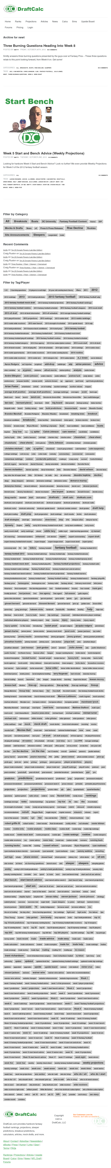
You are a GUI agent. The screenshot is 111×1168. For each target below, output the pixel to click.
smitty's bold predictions (52, 869)
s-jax (72, 851)
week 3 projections (11, 998)
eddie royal (63, 531)
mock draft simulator (70, 724)
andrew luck (74, 375)
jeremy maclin (25, 636)
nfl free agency (76, 735)
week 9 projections (91, 1013)
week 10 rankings (79, 1023)
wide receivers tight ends (14, 1089)
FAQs (13, 1148)
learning (67, 679)
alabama (38, 370)
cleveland (50, 448)
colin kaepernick (96, 448)
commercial (77, 454)
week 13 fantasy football (82, 1037)
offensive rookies (34, 745)
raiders (44, 796)
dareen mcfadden (68, 464)
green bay (8, 609)
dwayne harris (91, 519)
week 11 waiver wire (12, 1033)
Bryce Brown (32, 425)
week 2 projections (84, 988)
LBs (38, 679)
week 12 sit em (97, 1033)
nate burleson (50, 730)
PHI (50, 757)
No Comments (52, 50)
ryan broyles (66, 845)
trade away (63, 938)
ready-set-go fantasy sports (43, 807)
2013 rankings (46, 318)
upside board (51, 966)
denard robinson (30, 486)
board (20, 408)
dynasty (9, 525)
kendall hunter (29, 658)
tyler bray (90, 956)
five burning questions (38, 588)
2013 (22, 297)
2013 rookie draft (61, 318)
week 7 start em (65, 1009)
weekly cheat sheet (44, 1063)
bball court (8, 397)
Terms (6, 1148)
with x (27, 1094)
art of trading (46, 386)
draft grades (84, 508)
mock (27, 724)
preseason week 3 (52, 784)
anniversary (9, 381)
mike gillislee (51, 718)
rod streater (83, 823)
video (98, 967)
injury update (11, 625)
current (84, 459)
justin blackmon (98, 647)
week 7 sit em (27, 1009)
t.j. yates (71, 902)
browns (8, 425)
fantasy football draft (12, 559)
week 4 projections (40, 998)
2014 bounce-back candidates (35, 328)
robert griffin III (13, 185)
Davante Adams (70, 469)
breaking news (77, 413)
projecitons (10, 789)
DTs (67, 519)
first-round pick (21, 588)
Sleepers (48, 68)
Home (8, 21)
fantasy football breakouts (78, 554)
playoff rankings (69, 767)
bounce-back (71, 408)
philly (57, 757)
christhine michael (73, 443)
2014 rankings (77, 347)
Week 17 (52, 1057)
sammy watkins (85, 851)
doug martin (10, 497)
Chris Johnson (29, 71)
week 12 (27, 1033)
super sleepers (58, 902)
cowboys (62, 459)
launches (30, 679)
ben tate (9, 402)
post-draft (22, 772)
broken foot (95, 420)
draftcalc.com (84, 497)
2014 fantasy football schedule (75, 338)
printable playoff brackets (95, 784)
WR (58, 1094)
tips (102, 912)
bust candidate (73, 426)
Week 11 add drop (21, 1028)
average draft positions (40, 391)
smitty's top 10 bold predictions (78, 869)
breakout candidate (11, 420)
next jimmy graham (21, 735)
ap (61, 381)
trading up (68, 950)
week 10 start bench (96, 1023)
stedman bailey (10, 896)
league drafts (56, 679)
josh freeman (27, 647)
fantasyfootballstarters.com (15, 578)
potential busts (77, 772)
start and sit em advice (90, 874)
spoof (42, 874)
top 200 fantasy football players (27, 932)
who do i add (53, 1074)
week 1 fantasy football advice (36, 983)
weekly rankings (10, 1068)
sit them (19, 863)
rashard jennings (36, 801)
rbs (83, 801)
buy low (17, 431)
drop (61, 519)
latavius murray (89, 674)
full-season (70, 593)
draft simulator (90, 514)
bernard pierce (24, 402)
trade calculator (11, 944)
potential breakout (62, 772)
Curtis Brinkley (96, 459)
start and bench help (70, 874)
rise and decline (51, 818)
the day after (25, 912)
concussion (90, 454)
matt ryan (96, 707)
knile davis (80, 663)
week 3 (62, 993)
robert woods (42, 823)
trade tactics (23, 950)
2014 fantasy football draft (42, 333)
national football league (67, 730)
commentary (64, 454)
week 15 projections (12, 1052)
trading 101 (56, 950)
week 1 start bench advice (53, 988)
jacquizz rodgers (84, 625)
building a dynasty (49, 425)
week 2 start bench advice (14, 993)
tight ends (82, 912)
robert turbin (28, 823)
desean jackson (90, 486)
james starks (39, 631)
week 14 (87, 1042)
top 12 (26, 927)
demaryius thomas (13, 486)
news (88, 730)
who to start (9, 1084)
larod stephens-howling (41, 674)
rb (70, 801)
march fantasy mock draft (45, 696)
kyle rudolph (22, 668)
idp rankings (53, 615)
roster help (48, 840)
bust (62, 425)
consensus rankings (14, 459)
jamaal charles (11, 631)
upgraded (17, 967)
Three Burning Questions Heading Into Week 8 (39, 45)
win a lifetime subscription (93, 1089)
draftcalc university (26, 508)
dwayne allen (77, 519)
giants (69, 598)
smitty (29, 185)
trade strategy (9, 950)
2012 (11, 71)
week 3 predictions (75, 993)
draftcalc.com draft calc (34, 502)
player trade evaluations (34, 767)
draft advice (41, 497)
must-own (38, 730)
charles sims (66, 437)
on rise (7, 751)
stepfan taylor (25, 896)
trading (45, 949)
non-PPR (78, 740)
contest (29, 459)
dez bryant (57, 491)
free (35, 593)
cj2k (37, 71)
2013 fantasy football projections (50, 302)
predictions (25, 778)
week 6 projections (37, 1003)
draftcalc (61, 179)
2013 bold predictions (36, 297)
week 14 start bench (12, 1047)
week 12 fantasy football (59, 1033)
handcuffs (60, 609)
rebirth (71, 807)
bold (41, 408)
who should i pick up (43, 1079)
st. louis (50, 874)
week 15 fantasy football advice (76, 1047)
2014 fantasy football (75, 328)
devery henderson (24, 491)
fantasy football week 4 (79, 578)
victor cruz (86, 966)
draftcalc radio (88, 502)
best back (39, 403)
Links (30, 1144)
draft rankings (56, 514)
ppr (88, 772)
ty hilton (79, 955)
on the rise (38, 751)
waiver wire (39, 972)
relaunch (78, 812)
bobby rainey (30, 408)
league (45, 679)
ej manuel (95, 531)
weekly (31, 1063)
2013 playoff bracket (12, 318)
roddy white (71, 823)
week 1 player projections (83, 983)
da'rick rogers (10, 464)
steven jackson (69, 896)
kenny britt (73, 657)
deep (7, 480)
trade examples (51, 944)
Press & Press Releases (51, 228)
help (14, 182)
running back (96, 840)
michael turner (90, 712)
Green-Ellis (97, 603)
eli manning (10, 536)
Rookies (91, 228)
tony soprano (60, 917)
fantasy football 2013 (14, 553)
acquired (38, 364)
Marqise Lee (25, 702)
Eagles (19, 525)
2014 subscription (67, 358)
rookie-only (18, 828)
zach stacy (82, 1094)
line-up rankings (79, 685)
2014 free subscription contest (59, 343)
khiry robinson (35, 663)
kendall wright (45, 658)
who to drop (72, 1079)
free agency (45, 593)
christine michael (13, 448)
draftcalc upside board (46, 508)
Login (30, 27)
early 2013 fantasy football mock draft (47, 525)
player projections (72, 762)
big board (57, 402)
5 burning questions (18, 290)
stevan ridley (55, 185)
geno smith (59, 598)
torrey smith (9, 939)
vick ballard (73, 967)
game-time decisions (12, 598)
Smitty (16, 50)
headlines (71, 609)
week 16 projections (83, 1052)
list (48, 691)
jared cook (70, 631)
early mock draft (11, 531)
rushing (37, 845)
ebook (38, 531)
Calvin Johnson (51, 431)
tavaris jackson (10, 907)
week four (21, 1063)
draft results (69, 514)
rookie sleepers (100, 834)
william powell (32, 1089)
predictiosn (60, 778)
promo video (53, 789)
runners (83, 840)
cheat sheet (95, 437)
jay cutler (96, 631)
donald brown (83, 491)
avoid (84, 392)
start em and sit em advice (86, 886)
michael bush (58, 713)
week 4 (25, 998)
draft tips (25, 519)
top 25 (42, 927)
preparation (79, 778)
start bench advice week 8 (55, 880)
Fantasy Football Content (73, 221)
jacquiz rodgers (66, 626)
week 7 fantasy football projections (89, 1003)
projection (23, 789)
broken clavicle (82, 420)
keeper (50, 653)
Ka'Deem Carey (24, 653)
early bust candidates (73, 525)
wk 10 (35, 1094)
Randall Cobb (63, 795)
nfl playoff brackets (92, 735)
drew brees (7, 182)
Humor (93, 221)
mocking (84, 724)
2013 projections (30, 318)
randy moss (77, 796)
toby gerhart (32, 917)
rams (52, 796)
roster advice (35, 840)
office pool (48, 745)
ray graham (50, 801)
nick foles (61, 740)
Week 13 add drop (62, 1038)
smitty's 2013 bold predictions (25, 869)
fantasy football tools (37, 578)
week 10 (54, 1018)
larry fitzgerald (60, 673)
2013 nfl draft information (30, 313)
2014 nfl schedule (46, 347)
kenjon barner (59, 658)
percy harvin (10, 756)
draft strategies (12, 519)
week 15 (44, 1047)
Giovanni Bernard (47, 603)
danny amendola (52, 464)
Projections (31, 21)
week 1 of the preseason (60, 983)
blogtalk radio (9, 408)
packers (73, 751)
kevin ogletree (9, 663)
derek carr (76, 486)
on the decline (20, 751)
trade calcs (88, 938)
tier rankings (59, 912)
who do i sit (80, 1074)
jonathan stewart (11, 647)
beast (18, 397)
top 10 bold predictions (14, 922)
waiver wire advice (56, 972)
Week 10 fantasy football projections (18, 1023)
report (96, 812)
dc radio (48, 475)
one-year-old (96, 745)
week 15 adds (56, 1047)
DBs (30, 475)
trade (62, 235)
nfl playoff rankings (11, 741)
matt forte (48, 707)
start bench (37, 185)
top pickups (100, 932)
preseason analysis (94, 778)
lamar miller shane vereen (93, 668)
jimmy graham (22, 182)
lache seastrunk (36, 668)
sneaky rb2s (98, 869)
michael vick (10, 718)
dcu (56, 475)
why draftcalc (35, 1084)
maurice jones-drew (40, 713)
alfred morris (50, 370)
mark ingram (84, 696)
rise (40, 817)
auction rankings (60, 386)
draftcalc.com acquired (13, 502)
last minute (75, 673)
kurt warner (8, 668)
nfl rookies (27, 740)
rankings (91, 795)
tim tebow (93, 912)
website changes (29, 978)
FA (20, 548)
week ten (74, 1068)
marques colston (39, 702)
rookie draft (64, 828)
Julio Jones (58, 71)
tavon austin (25, 906)
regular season (65, 812)
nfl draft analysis (61, 735)
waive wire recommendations (78, 972)
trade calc (76, 938)
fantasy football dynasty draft (80, 559)
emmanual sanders (25, 536)
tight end (70, 912)
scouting (99, 851)
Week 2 (70, 988)
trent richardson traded (63, 955)
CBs (19, 437)
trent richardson (14, 955)
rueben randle (72, 840)
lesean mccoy (43, 182)
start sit (52, 891)
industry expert (37, 620)
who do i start (98, 1074)
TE (36, 907)
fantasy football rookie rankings (16, 569)
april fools (79, 381)
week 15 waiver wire (55, 1052)
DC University (49, 221)
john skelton (56, 642)
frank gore (97, 588)
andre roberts (46, 376)
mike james (91, 718)
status (85, 891)
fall (25, 548)
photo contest (68, 756)
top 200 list (47, 932)
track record (22, 938)
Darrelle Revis (83, 464)
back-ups (93, 392)
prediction (9, 778)
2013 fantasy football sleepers (73, 308)
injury (64, 619)
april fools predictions (94, 381)
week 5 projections (68, 998)
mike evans (37, 718)
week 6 (8, 1003)
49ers (78, 290)
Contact (14, 1141)
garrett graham (46, 598)
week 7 (68, 1003)
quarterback (79, 789)
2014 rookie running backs (57, 352)
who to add (59, 1079)
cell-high (42, 437)
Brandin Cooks (95, 408)
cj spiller (38, 448)
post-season (47, 772)
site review (8, 863)
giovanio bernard (29, 603)
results (25, 818)
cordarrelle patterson (46, 458)
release (88, 812)
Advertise (24, 1141)
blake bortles (96, 403)
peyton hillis (22, 757)
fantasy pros (10, 583)
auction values (76, 386)
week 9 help (59, 1013)
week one (36, 1068)
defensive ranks (60, 481)
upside (38, 966)
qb (62, 789)
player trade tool (53, 767)
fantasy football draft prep (56, 559)
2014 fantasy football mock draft (67, 333)
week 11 (8, 1028)
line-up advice (46, 685)
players (88, 762)
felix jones (98, 583)
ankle (97, 376)
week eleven (93, 1057)
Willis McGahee (46, 1089)
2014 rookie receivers (35, 352)
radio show (33, 795)
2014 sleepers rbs (51, 358)
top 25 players (94, 927)
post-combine (9, 772)
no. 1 (69, 741)
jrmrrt (54, 647)
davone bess (101, 469)
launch (20, 679)
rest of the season (11, 818)
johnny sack (44, 642)
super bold (45, 902)
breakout (92, 413)
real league (61, 807)
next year (36, 735)
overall (63, 751)
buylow (7, 432)
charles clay (53, 437)
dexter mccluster (42, 492)
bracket (83, 408)
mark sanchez (98, 696)
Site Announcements (17, 234)
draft (31, 497)
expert (63, 536)
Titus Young (10, 917)
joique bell (69, 641)
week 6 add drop (20, 1003)
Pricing (20, 27)
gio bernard (85, 598)
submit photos (9, 902)
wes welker (40, 1074)
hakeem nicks (36, 609)
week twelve (99, 1068)
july (87, 647)
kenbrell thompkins (11, 658)
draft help (98, 508)
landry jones (25, 674)
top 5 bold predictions (83, 917)
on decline (84, 745)
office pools (59, 745)
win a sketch (9, 1094)
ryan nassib (35, 851)
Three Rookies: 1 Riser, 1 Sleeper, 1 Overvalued (29, 264)
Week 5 (11, 187)
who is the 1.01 (10, 1079)
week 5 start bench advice (88, 998)
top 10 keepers (90, 922)
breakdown (64, 414)
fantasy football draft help (33, 559)
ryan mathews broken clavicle (16, 851)
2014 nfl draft (95, 343)
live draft (56, 691)
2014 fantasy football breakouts (16, 333)
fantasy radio (53, 583)
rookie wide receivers (12, 840)
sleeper (70, 863)
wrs (64, 1094)
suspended (52, 235)
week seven (49, 1068)
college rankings (10, 454)
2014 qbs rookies (62, 347)
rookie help (76, 829)
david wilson (86, 469)
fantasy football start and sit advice (66, 569)
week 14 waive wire (30, 1047)
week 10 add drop (68, 1018)
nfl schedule (39, 741)
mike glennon (65, 718)
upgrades (27, 967)
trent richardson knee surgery (38, 956)
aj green (31, 179)
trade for (64, 944)
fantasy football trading (58, 578)
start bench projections (13, 886)
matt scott (8, 713)
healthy (81, 609)
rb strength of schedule (13, 807)
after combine (9, 370)
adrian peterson (83, 364)
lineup (94, 685)
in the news (25, 625)
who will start (22, 1084)
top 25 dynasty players (56, 927)
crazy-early (73, 459)
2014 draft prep (56, 328)
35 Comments (53, 157)
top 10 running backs (12, 927)
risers (63, 817)
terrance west (63, 907)
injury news (76, 620)
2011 (86, 290)
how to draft (18, 615)
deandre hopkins (82, 475)
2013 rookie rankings (80, 318)
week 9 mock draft (74, 1013)
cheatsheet (79, 437)
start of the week (39, 891)
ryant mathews (62, 851)
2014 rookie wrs (34, 358)
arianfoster (26, 386)
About (6, 1141)
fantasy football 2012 (88, 548)
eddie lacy (49, 530)
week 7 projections (11, 1009)
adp (70, 364)
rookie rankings (71, 834)
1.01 (6, 290)
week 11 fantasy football (40, 1028)
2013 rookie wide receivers (14, 323)
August (88, 386)
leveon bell (10, 685)
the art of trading (10, 912)
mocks (93, 724)
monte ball (9, 730)
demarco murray (78, 480)
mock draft (40, 724)
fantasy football (46, 71)
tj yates (21, 917)
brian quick (68, 420)
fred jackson (24, 593)
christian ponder (90, 443)
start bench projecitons (94, 880)
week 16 (69, 1052)
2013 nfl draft (11, 313)
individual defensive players (16, 620)
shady (18, 857)
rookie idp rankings (91, 829)
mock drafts (54, 724)
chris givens (40, 443)
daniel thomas (37, 464)
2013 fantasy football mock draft (20, 302)
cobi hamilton (81, 448)
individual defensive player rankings (86, 615)
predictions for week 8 (44, 778)
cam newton (17, 71)
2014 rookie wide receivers (14, 358)
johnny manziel (31, 642)
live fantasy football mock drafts (91, 691)
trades (103, 944)
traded (39, 944)
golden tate (85, 603)
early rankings (27, 531)
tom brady (46, 917)
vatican (63, 967)
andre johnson (31, 375)
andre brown (89, 370)
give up (75, 603)
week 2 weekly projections (38, 993)
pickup (34, 762)
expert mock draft (73, 541)
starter (27, 891)
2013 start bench (35, 323)
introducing (37, 626)
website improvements (69, 978)
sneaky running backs (13, 874)
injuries (55, 620)
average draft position (15, 391)
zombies (21, 1099)
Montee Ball (24, 730)
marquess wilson (55, 702)
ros (25, 840)
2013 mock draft (95, 308)
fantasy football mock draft (17, 563)
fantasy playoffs (98, 578)
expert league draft (55, 541)
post (103, 767)
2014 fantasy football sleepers (16, 343)
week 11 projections (73, 1028)
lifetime (22, 685)
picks (26, 762)
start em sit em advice (13, 891)
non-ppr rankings (91, 741)
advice (24, 179)
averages (75, 392)
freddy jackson (10, 593)
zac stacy (94, 1094)
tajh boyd (80, 902)
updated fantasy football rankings (65, 961)
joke (79, 642)
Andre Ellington (13, 375)
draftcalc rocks (10, 508)
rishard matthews (76, 818)
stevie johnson (87, 896)
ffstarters (8, 588)
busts (100, 425)
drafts (79, 514)
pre (94, 772)
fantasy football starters (76, 573)
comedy (53, 454)
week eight (38, 74)
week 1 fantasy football (13, 983)
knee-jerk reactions (51, 663)
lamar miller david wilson (70, 668)
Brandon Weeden (49, 413)
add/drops (61, 364)
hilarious (7, 615)
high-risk (99, 609)
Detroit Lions (9, 492)
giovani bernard (12, 603)
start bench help (75, 880)
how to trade (31, 615)
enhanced (40, 536)
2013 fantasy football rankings (79, 302)
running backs (12, 845)
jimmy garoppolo (57, 636)
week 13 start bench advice (45, 1042)
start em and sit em (65, 886)
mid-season (24, 718)
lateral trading (9, 679)
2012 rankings (9, 297)
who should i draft (25, 1079)
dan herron (23, 464)
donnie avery (98, 492)
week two (8, 1074)
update (18, 961)
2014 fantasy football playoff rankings (18, 338)
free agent (57, 593)
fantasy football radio (91, 564)
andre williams (60, 376)
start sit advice (63, 891)
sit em (23, 185)
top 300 (90, 932)
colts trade (42, 454)
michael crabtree (73, 713)
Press (15, 1144)
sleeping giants (98, 863)
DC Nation (39, 475)
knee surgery (67, 663)
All (17, 68)
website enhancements (48, 978)
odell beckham (19, 745)
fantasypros (23, 583)
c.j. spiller (35, 431)
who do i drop (66, 1074)
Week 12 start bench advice (15, 1038)
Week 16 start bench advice (34, 1057)
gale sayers (83, 593)
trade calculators (27, 944)
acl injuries (27, 364)
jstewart (62, 647)
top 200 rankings (77, 932)
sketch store (51, 863)
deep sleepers (17, 480)
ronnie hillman (98, 823)
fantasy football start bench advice (17, 573)
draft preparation (41, 514)
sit (93, 857)
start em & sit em (46, 886)
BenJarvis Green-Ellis (51, 397)
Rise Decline (39, 68)
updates (7, 967)
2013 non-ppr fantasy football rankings (75, 313)
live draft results (69, 691)
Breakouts (24, 68)
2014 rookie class (92, 347)
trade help (78, 944)
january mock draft (54, 631)
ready (27, 807)
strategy (100, 896)
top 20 (34, 927)
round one (60, 840)
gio (76, 598)
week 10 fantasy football (87, 1018)
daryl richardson (47, 469)
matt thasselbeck (22, 713)
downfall (22, 497)
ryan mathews (99, 845)
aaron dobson (96, 358)
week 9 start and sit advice (14, 1018)
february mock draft (83, 583)
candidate (83, 431)
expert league (40, 541)
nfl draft (46, 735)
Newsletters (36, 1141)
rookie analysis (34, 828)
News (55, 21)
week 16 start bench (12, 1057)
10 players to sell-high (37, 290)
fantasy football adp (57, 554)
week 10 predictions (43, 1023)
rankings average (11, 801)
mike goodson (78, 718)
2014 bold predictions (12, 328)
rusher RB (27, 845)
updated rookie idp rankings (91, 961)
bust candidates (88, 426)
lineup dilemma (10, 691)
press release (67, 784)
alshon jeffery (65, 370)
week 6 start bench (54, 1003)
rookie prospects (42, 834)
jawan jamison (84, 631)
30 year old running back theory (61, 290)
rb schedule (92, 801)
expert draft (93, 536)
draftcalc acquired (54, 502)
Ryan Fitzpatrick (82, 845)
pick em (18, 762)
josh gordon (42, 647)
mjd (20, 724)
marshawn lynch (89, 701)
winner (19, 1094)
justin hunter (10, 653)
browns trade (19, 426)
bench (25, 397)
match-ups (25, 707)
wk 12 (50, 1094)
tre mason (79, 949)
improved (66, 615)
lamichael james (10, 674)
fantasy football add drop (37, 554)
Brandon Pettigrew (32, 414)
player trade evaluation (13, 767)
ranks (24, 801)
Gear (36, 1144)
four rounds (84, 588)
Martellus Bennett (11, 707)
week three (86, 1068)
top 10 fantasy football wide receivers (67, 922)
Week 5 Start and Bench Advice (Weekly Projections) (43, 153)
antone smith (37, 381)
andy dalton (88, 376)
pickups (43, 762)
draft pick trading (11, 514)
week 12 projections (80, 1033)
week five (18, 187)
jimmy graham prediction (93, 636)
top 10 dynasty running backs (38, 922)
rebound (80, 807)
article (35, 386)
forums (74, 588)
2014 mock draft (80, 343)
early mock (89, 525)
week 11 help (58, 1028)
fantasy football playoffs (41, 564)
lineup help (24, 690)
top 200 (8, 932)
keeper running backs (64, 653)
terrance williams (78, 907)
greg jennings (21, 609)
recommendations (11, 812)
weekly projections (93, 1062)
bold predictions (53, 408)
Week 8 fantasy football (93, 1009)
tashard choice (93, 902)
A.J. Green (83, 357)
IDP (100, 221)
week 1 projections (30, 988)
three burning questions (17, 74)
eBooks (7, 1144)
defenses (30, 481)
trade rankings (92, 944)
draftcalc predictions (72, 502)
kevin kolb (98, 658)
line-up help (62, 685)
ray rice (61, 801)
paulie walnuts (94, 751)
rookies (86, 834)
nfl (36, 228)
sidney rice (73, 857)
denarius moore (63, 486)
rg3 (32, 817)
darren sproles (32, 469)
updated (29, 961)
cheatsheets (10, 442)
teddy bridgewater (48, 907)
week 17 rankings (65, 1057)
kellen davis (80, 653)
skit (60, 863)
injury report (89, 620)
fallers (33, 547)
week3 (53, 993)
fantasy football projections (67, 563)
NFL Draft (36, 1158)
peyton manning (38, 756)
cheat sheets (26, 442)
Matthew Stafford (81, 707)
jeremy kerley (9, 636)
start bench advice (31, 879)
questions (8, 796)
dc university (66, 475)
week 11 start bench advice (94, 1028)
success (21, 902)
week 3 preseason (92, 993)
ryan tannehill (48, 851)
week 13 (48, 1037)
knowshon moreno (96, 663)
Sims (74, 21)
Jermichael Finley (41, 636)
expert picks (87, 541)
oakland (7, 745)
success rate (33, 902)
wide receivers (80, 1084)
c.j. (26, 432)
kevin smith (22, 663)
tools (70, 917)
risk (87, 818)
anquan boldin (23, 381)
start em (46, 185)
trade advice (47, 938)
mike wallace (10, 724)
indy (47, 620)
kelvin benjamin (94, 653)
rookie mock (9, 834)
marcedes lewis (25, 696)
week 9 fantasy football (43, 1013)
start (58, 874)
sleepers (83, 863)
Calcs (65, 21)
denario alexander (47, 486)
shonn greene (60, 857)
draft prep (26, 513)
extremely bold (10, 548)
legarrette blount (80, 679)
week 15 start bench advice (33, 1052)
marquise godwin (71, 702)
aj (18, 370)
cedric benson (30, 437)
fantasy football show (41, 569)
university (8, 961)
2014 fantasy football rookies (49, 338)
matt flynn (36, 707)
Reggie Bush (37, 812)
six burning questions (34, 863)
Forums (8, 27)
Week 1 (84, 978)
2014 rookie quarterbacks (14, 352)
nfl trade (50, 741)
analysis (77, 370)
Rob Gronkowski (56, 823)
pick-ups (8, 762)
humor (42, 615)
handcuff (49, 609)
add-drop (49, 364)
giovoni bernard (64, 603)
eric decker (52, 536)
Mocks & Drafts (14, 228)
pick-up (100, 756)
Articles (44, 21)
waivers (26, 972)
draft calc (68, 497)
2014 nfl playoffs (29, 347)
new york (8, 735)
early (27, 525)
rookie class (50, 828)
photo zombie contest (85, 757)
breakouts (29, 420)
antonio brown (51, 381)
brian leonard (56, 420)
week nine (24, 1068)
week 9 (7, 1013)
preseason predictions (33, 784)
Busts (31, 68)
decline (98, 475)
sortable (28, 874)
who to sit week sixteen (89, 1079)
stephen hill (38, 896)
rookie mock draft (25, 834)
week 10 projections (61, 1023)
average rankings (61, 392)
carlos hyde (9, 437)
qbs (69, 789)
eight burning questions (79, 531)
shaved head (47, 857)
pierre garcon (55, 762)
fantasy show (66, 583)
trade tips (35, 950)
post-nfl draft (34, 772)
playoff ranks (84, 767)
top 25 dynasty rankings (77, 927)
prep (70, 778)
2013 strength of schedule (55, 323)
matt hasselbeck (62, 707)
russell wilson (50, 845)
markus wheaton (10, 702)
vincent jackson (12, 972)
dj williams (71, 492)
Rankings (7, 1154)
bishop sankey (82, 403)
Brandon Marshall (13, 413)
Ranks (18, 21)
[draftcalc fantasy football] (20, 1117)
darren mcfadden (13, 469)
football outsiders (62, 588)
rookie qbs (56, 834)
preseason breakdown (13, 784)
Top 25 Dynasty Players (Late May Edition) (26, 250)
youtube (72, 1094)
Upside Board (87, 21)
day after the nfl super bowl (14, 475)
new (81, 730)
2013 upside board (75, 323)
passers (82, 751)
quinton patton (20, 796)
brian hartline (43, 420)
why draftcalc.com (50, 1084)
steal (93, 891)
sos (35, 874)
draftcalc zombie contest (67, 508)
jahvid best (99, 626)
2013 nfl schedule (50, 313)
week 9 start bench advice (38, 1018)
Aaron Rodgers (15, 179)
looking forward (10, 696)
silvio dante (84, 857)
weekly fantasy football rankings (67, 1063)
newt (5, 74)
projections (38, 789)
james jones (26, 631)
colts (33, 454)
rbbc (76, 801)
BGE (47, 403)
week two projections (23, 1074)
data (59, 469)
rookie (7, 828)
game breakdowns (31, 598)
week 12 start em (35, 1038)
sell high (9, 856)
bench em (35, 397)
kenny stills (86, 658)
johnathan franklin (13, 641)
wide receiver (65, 1084)
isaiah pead (51, 625)
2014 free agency (37, 343)
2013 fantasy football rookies (18, 308)
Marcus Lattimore (67, 696)
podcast (95, 767)
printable (79, 784)
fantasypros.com (38, 583)
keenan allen (39, 653)
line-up (52, 182)
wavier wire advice (12, 978)
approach (69, 381)
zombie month (9, 1099)
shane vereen (31, 856)
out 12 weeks (53, 751)
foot (51, 588)
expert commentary (77, 536)
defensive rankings (44, 481)
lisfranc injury (38, 691)
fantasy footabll (45, 548)
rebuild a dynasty (93, 807)
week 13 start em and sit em (70, 1042)
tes (89, 907)
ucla (98, 956)
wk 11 (43, 1094)
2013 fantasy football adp (89, 297)
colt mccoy (24, 454)
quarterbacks (93, 789)
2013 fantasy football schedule (46, 308)
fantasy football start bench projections (49, 573)
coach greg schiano (65, 448)
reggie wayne (51, 812)
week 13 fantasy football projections (18, 1042)
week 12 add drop (40, 1033)
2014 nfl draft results (12, 347)
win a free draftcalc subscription (67, 1089)
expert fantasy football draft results (18, 541)
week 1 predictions (11, 988)
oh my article (72, 745)
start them (76, 891)
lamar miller (52, 668)
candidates (94, 432)
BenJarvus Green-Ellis (72, 397)
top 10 (97, 917)
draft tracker (37, 519)
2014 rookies (77, 352)
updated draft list (42, 961)
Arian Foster (40, 179)
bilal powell (70, 403)
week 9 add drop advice (22, 1013)
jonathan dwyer (89, 642)
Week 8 (30, 74)
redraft (25, 812)
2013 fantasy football (61, 297)
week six (62, 1068)
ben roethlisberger (91, 397)
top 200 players (61, 932)
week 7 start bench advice (45, 1009)
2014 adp (88, 323)
